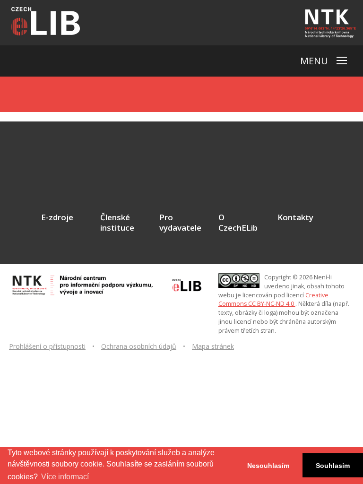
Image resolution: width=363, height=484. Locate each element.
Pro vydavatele (180, 222)
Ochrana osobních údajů (138, 346)
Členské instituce (117, 222)
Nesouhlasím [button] (268, 465)
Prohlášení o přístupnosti (47, 346)
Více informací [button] (65, 477)
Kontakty (295, 217)
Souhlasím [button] (333, 465)
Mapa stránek (213, 346)
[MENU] (342, 60)
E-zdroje (57, 217)
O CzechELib (238, 222)
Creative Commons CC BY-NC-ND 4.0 (273, 299)
